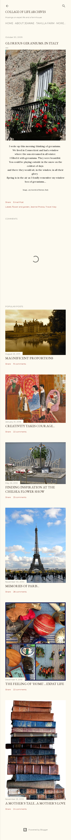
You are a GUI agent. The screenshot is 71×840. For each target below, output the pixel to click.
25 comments (19, 497)
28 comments (20, 591)
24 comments (20, 809)
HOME (9, 23)
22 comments (19, 431)
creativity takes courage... (30, 426)
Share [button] (8, 202)
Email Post (18, 202)
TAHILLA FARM (45, 23)
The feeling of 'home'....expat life (34, 684)
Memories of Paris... (22, 586)
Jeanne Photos (38, 207)
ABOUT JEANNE (24, 23)
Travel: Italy (51, 207)
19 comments (19, 364)
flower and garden (21, 207)
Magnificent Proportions (29, 358)
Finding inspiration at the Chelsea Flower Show (30, 489)
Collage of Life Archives (25, 12)
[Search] (64, 5)
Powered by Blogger (38, 829)
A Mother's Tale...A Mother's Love (35, 803)
